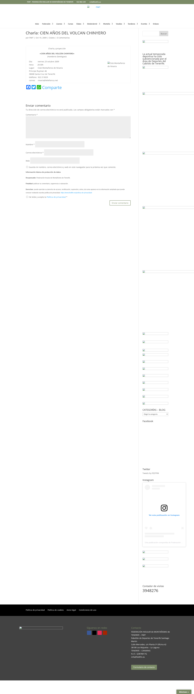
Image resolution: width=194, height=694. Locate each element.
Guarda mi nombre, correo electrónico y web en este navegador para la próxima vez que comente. (72, 167)
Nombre (30, 144)
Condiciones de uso (87, 610)
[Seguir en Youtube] (105, 633)
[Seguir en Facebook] (89, 633)
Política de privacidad (56, 197)
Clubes (52, 37)
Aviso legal (71, 610)
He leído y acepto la (48, 197)
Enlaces (156, 24)
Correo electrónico (35, 152)
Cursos (70, 24)
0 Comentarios (63, 37)
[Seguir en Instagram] (100, 633)
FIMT (31, 37)
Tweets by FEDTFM (151, 473)
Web (28, 161)
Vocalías (119, 24)
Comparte (52, 87)
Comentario (32, 114)
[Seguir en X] (94, 633)
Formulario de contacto (144, 667)
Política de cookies (56, 610)
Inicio (37, 24)
